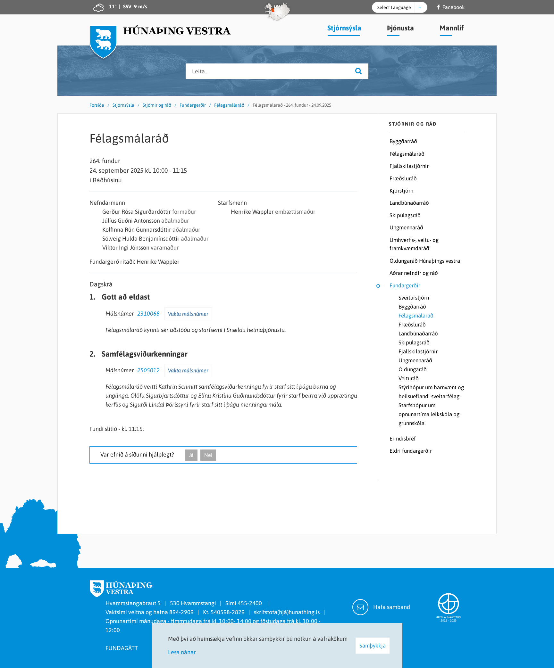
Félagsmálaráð (229, 105)
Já (191, 455)
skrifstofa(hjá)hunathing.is (287, 612)
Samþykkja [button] (372, 645)
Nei (208, 455)
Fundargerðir (193, 105)
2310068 (148, 313)
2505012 (148, 370)
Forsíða (96, 105)
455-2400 (251, 603)
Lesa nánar (182, 652)
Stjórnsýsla (123, 105)
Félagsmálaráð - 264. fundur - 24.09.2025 (292, 105)
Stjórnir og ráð (157, 105)
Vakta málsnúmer (188, 314)
